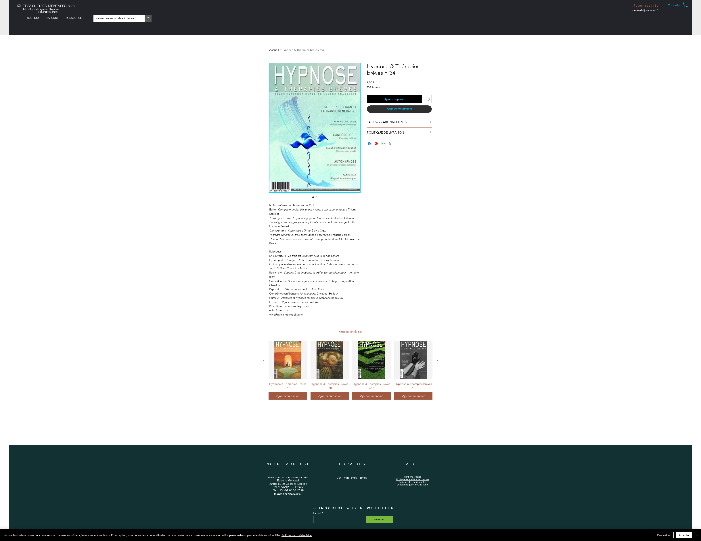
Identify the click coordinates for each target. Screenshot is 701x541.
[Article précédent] (263, 360)
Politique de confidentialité (296, 535)
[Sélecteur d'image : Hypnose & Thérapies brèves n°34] (313, 197)
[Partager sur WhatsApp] (383, 143)
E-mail (317, 513)
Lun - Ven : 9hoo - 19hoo (352, 477)
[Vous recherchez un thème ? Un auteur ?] (148, 18)
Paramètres (664, 535)
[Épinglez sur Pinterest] (376, 143)
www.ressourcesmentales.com (287, 477)
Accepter (684, 535)
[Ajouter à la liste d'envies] (428, 99)
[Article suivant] (438, 360)
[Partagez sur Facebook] (369, 143)
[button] (33, 18)
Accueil (274, 50)
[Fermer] (696, 535)
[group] (350, 370)
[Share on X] (390, 143)
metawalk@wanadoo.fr (645, 10)
